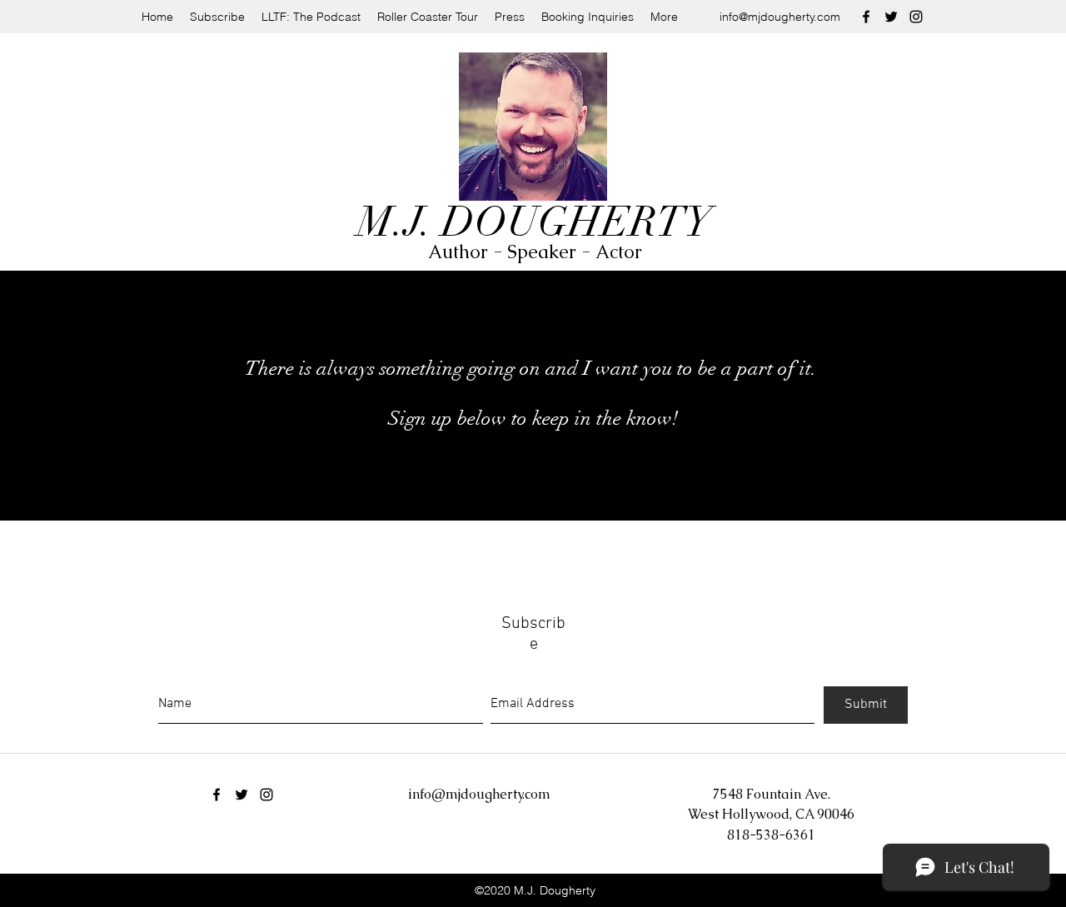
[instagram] (916, 16)
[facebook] (866, 16)
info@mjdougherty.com (780, 16)
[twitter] (891, 16)
